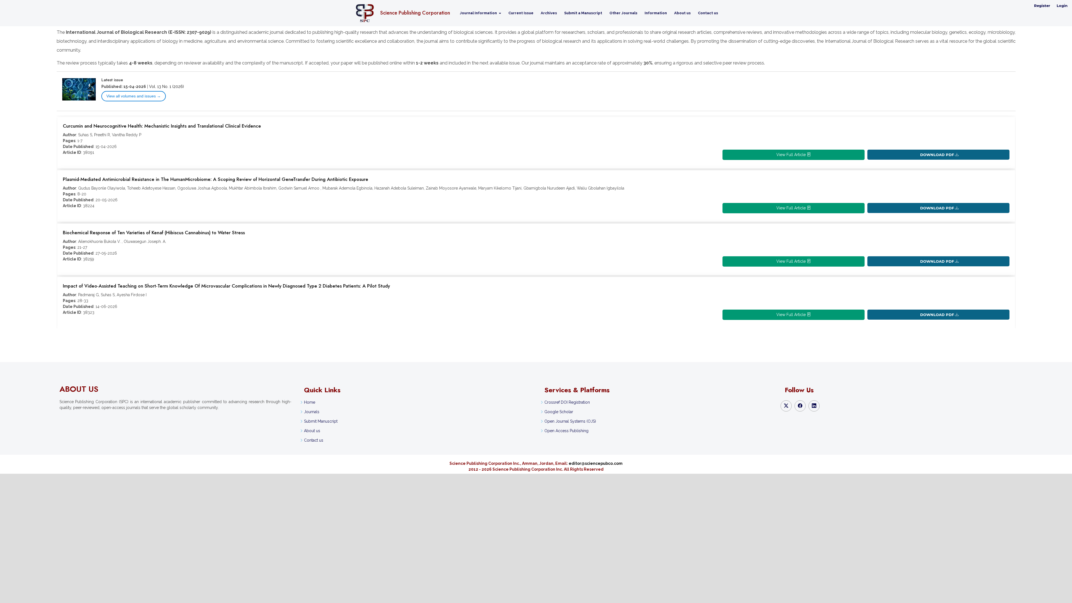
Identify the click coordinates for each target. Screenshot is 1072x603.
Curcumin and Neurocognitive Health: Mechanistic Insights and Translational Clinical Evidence (162, 126)
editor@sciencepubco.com (596, 463)
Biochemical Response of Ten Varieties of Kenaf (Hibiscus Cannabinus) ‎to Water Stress (154, 232)
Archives (549, 13)
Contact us (708, 13)
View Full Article (791, 154)
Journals (311, 412)
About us (682, 13)
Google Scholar (558, 412)
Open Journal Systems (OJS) (570, 421)
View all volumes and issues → (133, 96)
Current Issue (520, 13)
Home (309, 402)
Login (1062, 5)
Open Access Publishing (566, 431)
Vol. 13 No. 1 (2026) (166, 86)
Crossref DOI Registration (567, 402)
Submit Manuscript (321, 421)
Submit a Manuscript (583, 13)
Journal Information (479, 13)
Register (1042, 5)
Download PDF (937, 154)
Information (656, 13)
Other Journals (623, 13)
